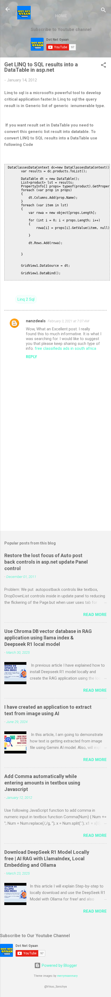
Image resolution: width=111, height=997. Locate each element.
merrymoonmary (67, 976)
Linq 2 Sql (26, 299)
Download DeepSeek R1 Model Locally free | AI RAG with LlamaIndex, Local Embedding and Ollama (46, 858)
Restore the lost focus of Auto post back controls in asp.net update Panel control (46, 562)
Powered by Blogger (59, 965)
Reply (31, 357)
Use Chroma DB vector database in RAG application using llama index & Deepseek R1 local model (48, 637)
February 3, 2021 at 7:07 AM (68, 321)
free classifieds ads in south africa (65, 348)
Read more (95, 614)
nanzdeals (36, 320)
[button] (103, 66)
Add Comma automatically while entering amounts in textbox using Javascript (42, 782)
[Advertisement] (55, 484)
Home (61, 15)
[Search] (103, 11)
